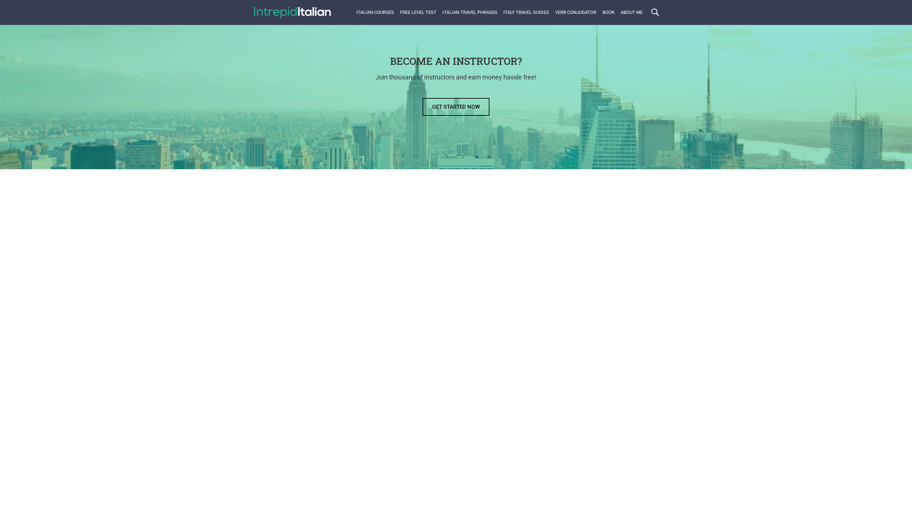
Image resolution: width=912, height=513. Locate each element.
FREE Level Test (418, 12)
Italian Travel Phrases (469, 12)
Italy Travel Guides (526, 12)
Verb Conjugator (575, 12)
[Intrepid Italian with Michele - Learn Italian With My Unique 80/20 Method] (292, 12)
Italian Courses (375, 12)
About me (632, 12)
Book (608, 12)
